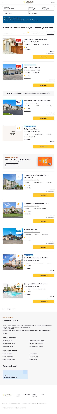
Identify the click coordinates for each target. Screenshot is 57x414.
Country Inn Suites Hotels (9, 359)
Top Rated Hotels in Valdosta (36, 346)
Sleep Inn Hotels (33, 359)
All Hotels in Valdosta (7, 340)
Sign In (52, 2)
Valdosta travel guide (25, 327)
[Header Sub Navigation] (3, 2)
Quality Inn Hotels (33, 353)
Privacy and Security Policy (14, 403)
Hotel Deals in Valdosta (8, 346)
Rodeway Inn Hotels (34, 356)
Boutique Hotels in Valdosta (9, 343)
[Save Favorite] (4, 40)
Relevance (7, 33)
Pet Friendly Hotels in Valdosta (36, 343)
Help (42, 394)
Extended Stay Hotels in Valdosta (37, 340)
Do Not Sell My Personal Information (39, 403)
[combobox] (15, 8)
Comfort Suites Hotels (8, 356)
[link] (12, 164)
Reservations (26, 394)
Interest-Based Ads (26, 403)
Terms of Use (4, 403)
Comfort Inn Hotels (7, 353)
